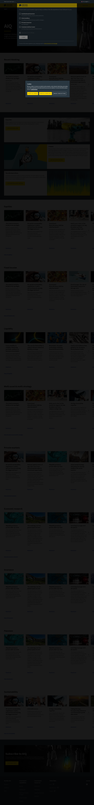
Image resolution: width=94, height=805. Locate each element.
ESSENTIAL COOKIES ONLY (45, 93)
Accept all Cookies (32, 93)
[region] (47, 89)
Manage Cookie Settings (60, 93)
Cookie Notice (34, 89)
